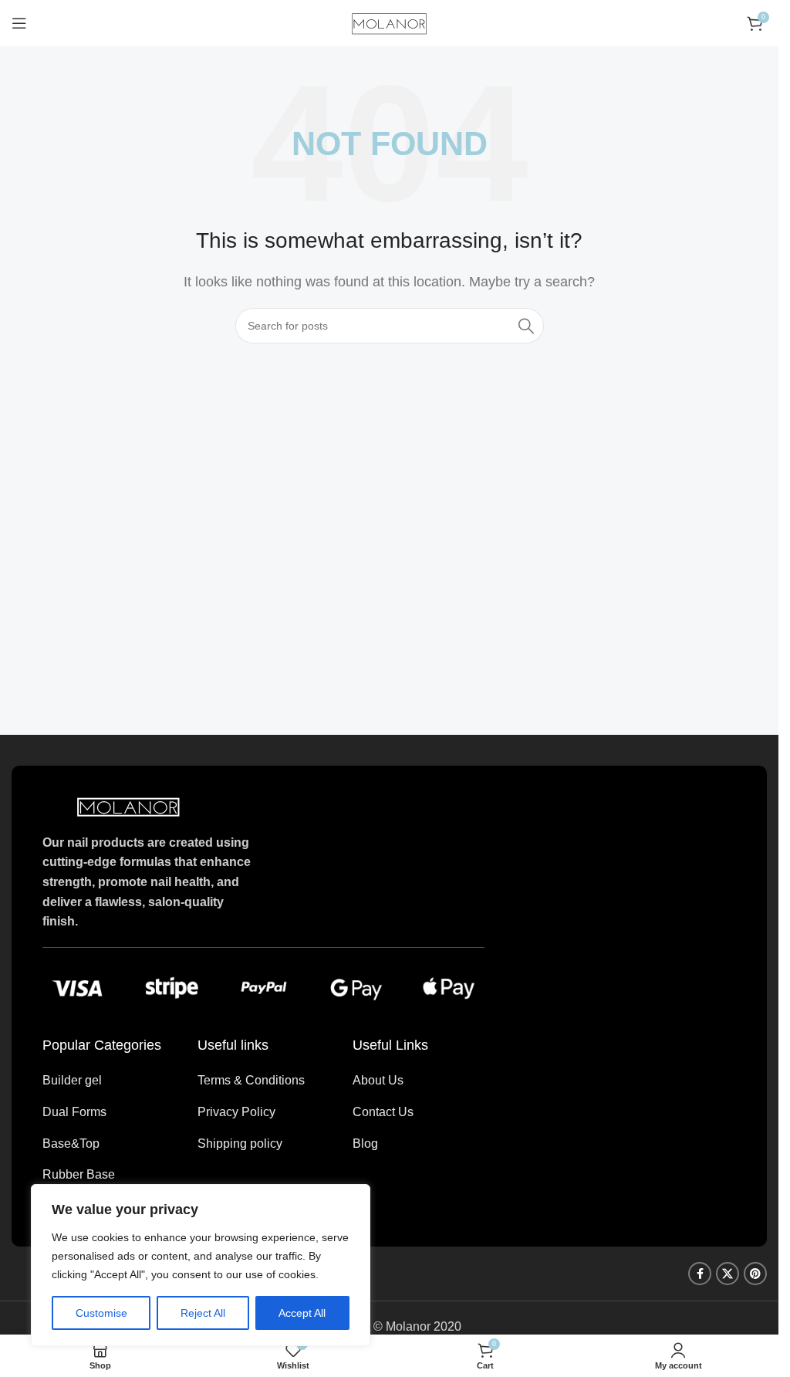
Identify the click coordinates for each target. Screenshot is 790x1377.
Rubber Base (78, 1174)
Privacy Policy (236, 1111)
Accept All (302, 1313)
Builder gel (72, 1080)
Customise (101, 1313)
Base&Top (71, 1143)
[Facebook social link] (699, 1273)
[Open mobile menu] (19, 23)
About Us (378, 1080)
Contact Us (383, 1111)
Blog (365, 1143)
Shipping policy (240, 1143)
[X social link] (727, 1273)
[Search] (526, 325)
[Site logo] (389, 22)
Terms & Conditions (251, 1080)
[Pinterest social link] (755, 1273)
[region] (200, 1265)
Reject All (203, 1313)
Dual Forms (74, 1111)
